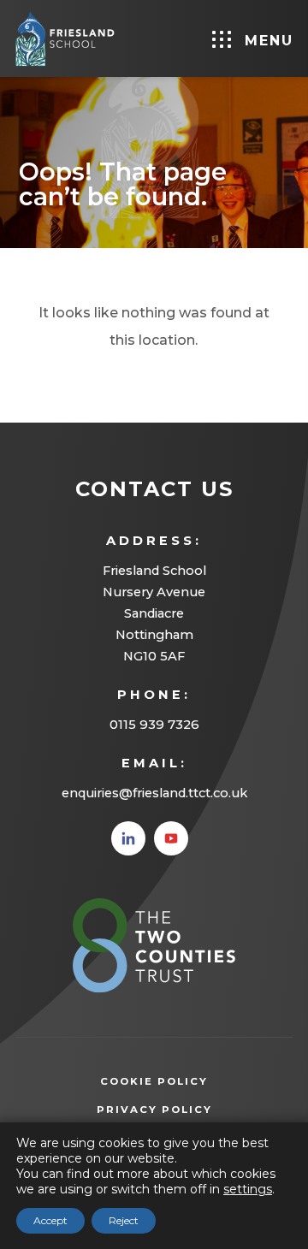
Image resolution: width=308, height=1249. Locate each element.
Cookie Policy (154, 1081)
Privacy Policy (180, 1111)
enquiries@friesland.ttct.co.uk (154, 793)
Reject (124, 1220)
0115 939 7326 (154, 724)
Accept (50, 1220)
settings (247, 1189)
